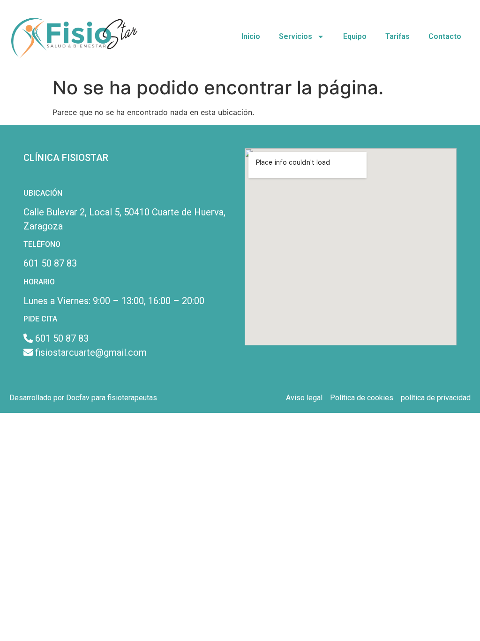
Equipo (355, 36)
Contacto (444, 36)
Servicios (295, 36)
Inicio (250, 36)
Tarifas (397, 36)
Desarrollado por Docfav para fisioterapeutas (83, 397)
